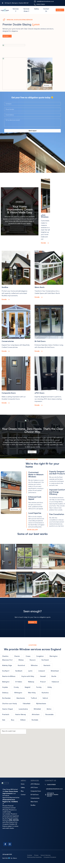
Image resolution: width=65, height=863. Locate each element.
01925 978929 (40, 4)
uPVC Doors (39, 393)
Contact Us (46, 10)
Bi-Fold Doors (40, 341)
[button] (19, 202)
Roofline (5, 287)
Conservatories (8, 341)
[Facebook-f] (5, 844)
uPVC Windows (44, 216)
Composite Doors (9, 393)
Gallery (36, 9)
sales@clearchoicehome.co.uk (45, 1)
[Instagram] (10, 844)
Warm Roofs (39, 287)
